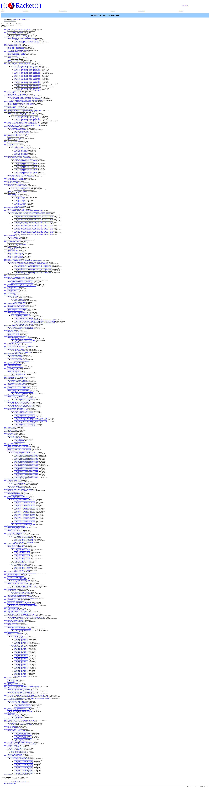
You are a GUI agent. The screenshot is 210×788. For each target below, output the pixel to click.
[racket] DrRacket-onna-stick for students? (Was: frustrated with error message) (34, 319)
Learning (181, 11)
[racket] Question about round (11, 44)
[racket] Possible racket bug (11, 140)
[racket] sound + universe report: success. (14, 496)
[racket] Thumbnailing (10, 193)
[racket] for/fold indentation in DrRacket (14, 377)
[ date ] (27, 19)
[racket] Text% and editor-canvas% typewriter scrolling (18, 742)
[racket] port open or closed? (11, 529)
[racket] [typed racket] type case (12, 543)
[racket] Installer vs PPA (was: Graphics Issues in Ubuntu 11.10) (30, 418)
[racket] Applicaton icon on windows (13, 378)
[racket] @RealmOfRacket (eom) (12, 571)
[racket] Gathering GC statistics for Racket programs (17, 101)
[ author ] (23, 19)
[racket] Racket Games (10, 427)
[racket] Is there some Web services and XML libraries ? (18, 284)
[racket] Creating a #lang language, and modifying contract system (21, 615)
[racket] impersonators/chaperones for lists (15, 582)
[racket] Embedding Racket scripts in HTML (15, 384)
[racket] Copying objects (10, 492)
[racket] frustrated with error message (13, 311)
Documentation (63, 11)
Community (141, 11)
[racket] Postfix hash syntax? (11, 353)
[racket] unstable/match (10, 294)
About (2, 11)
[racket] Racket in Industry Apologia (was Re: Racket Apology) (20, 122)
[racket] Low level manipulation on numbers (15, 277)
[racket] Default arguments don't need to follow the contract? (19, 95)
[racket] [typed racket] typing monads (13, 533)
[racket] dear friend (9, 275)
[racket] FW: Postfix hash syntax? (12, 364)
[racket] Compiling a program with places (14, 336)
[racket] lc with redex (9, 235)
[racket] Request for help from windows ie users (16, 240)
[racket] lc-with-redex (9, 375)
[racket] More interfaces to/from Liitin (13, 685)
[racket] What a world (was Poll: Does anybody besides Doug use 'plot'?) (23, 110)
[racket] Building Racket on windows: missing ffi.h (17, 37)
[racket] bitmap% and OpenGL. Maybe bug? (15, 134)
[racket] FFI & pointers (10, 726)
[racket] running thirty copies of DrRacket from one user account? (21, 720)
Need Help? (185, 5)
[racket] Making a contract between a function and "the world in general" (23, 260)
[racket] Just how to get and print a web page (15, 721)
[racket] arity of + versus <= (11, 632)
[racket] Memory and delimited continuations (15, 688)
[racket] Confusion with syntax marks (13, 32)
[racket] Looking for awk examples (13, 51)
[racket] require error (9, 428)
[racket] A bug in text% (10, 343)
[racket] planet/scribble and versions (13, 478)
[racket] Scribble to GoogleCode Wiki (14, 577)
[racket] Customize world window (13, 699)
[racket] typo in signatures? (11, 144)
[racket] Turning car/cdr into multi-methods (15, 387)
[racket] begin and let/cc (10, 368)
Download (25, 11)
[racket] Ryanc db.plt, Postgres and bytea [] (15, 708)
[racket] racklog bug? (9, 249)
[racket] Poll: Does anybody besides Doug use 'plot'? (17, 29)
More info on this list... (10, 21)
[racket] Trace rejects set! (10, 287)
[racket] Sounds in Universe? (11, 480)
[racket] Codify (8, 677)
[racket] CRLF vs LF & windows (12, 91)
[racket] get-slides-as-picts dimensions (13, 774)
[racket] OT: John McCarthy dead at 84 (14, 610)
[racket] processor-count (10, 246)
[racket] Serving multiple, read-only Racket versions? (17, 602)
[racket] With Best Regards (11, 683)
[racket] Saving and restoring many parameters (16, 445)
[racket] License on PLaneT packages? (14, 620)
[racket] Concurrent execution (11, 126)
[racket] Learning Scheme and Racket (13, 184)
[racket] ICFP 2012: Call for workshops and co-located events (20, 573)
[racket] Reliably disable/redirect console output (16, 400)
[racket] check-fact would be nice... (13, 347)
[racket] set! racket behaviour (11, 745)
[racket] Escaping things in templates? (13, 589)
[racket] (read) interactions (10, 718)
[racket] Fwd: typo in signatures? (12, 135)
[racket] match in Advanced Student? (13, 755)
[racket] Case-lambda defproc (11, 607)
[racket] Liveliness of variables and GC (14, 626)
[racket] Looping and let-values (12, 599)
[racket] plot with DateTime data (12, 207)
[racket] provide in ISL (10, 330)
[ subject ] (17, 19)
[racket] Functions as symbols (11, 251)
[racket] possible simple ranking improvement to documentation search (22, 686)
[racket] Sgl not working (10, 623)
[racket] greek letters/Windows (12, 365)
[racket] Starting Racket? (10, 56)
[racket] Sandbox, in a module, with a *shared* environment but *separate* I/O (24, 695)
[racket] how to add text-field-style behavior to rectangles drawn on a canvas (23, 210)
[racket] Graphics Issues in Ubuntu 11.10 (14, 395)
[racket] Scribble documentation (12, 574)
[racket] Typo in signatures (11, 181)
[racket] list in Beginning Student (12, 45)
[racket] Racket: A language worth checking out (16, 274)
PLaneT (113, 11)
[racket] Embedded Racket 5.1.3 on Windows (16, 156)
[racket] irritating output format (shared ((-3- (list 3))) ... (18, 489)
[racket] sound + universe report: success (14, 526)
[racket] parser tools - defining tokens (13, 178)
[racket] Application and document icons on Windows (18, 346)
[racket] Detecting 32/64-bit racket (13, 729)
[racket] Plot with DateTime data (12, 259)
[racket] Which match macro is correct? (14, 306)
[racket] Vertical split (9, 713)
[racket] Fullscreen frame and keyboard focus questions (18, 596)
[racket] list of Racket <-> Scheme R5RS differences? (18, 612)
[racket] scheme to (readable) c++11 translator (15, 611)
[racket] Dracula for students (11, 141)
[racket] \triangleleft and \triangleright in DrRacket (17, 325)
